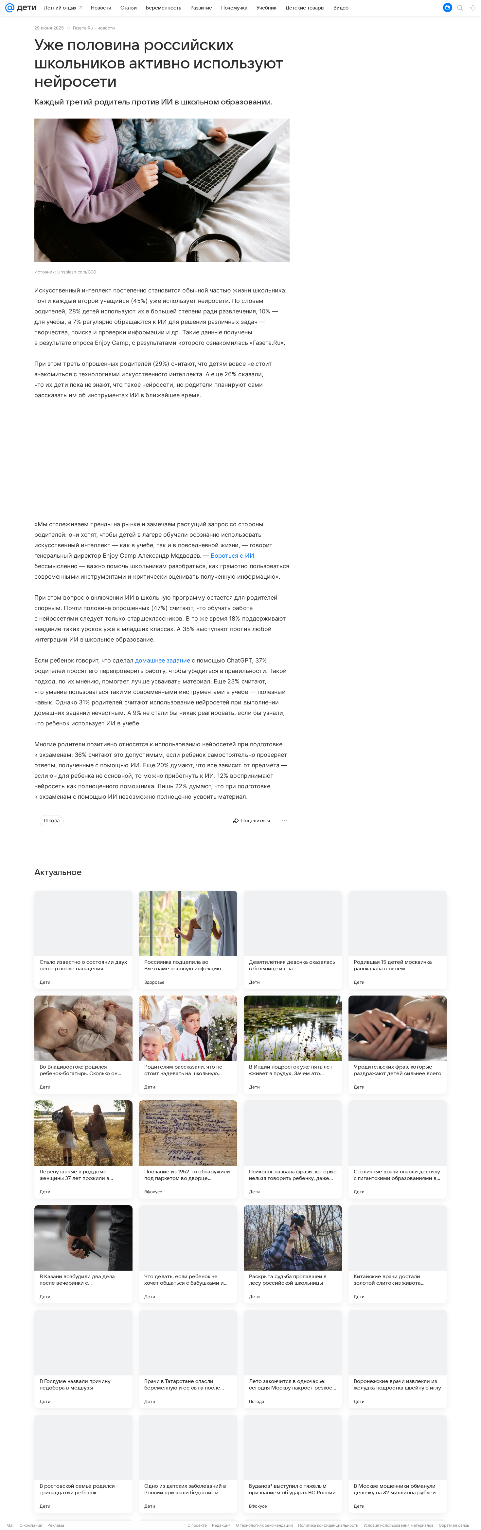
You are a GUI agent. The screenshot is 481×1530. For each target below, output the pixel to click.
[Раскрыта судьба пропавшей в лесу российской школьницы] (293, 1254)
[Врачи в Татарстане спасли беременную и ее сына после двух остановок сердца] (188, 1359)
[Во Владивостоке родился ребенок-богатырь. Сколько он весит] (83, 1045)
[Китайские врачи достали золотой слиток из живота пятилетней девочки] (397, 1254)
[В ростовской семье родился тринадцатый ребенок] (83, 1464)
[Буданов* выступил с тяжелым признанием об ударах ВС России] (293, 1464)
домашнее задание (162, 660)
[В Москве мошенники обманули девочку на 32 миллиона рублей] (397, 1464)
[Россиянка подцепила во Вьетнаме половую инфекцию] (188, 940)
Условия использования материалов (399, 1525)
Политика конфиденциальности (328, 1525)
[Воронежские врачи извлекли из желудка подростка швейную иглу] (397, 1359)
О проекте (197, 1525)
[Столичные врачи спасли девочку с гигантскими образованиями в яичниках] (397, 1149)
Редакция (221, 1525)
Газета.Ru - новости (94, 27)
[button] (162, 191)
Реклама (55, 1525)
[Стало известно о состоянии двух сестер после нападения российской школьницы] (83, 940)
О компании (31, 1525)
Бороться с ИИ (232, 555)
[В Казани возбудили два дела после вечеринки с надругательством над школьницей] (83, 1254)
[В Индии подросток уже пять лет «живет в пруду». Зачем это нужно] (293, 1045)
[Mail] (9, 8)
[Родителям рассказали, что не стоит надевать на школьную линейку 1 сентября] (188, 1045)
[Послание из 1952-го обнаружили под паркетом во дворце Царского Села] (188, 1149)
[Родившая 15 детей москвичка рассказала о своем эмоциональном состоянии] (397, 940)
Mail (10, 1525)
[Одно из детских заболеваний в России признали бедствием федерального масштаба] (188, 1464)
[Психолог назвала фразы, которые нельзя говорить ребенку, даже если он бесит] (293, 1149)
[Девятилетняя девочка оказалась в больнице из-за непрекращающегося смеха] (293, 940)
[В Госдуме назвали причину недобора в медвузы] (83, 1359)
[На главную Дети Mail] (25, 8)
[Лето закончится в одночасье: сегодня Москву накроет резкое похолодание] (293, 1359)
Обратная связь (454, 1525)
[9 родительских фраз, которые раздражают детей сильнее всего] (397, 1045)
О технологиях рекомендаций (264, 1525)
